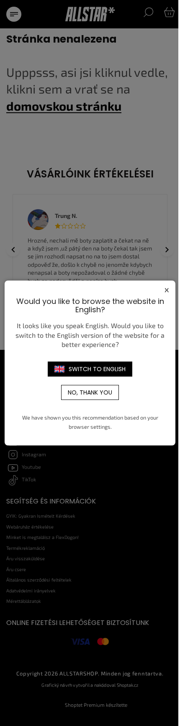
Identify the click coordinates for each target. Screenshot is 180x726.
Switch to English (97, 369)
